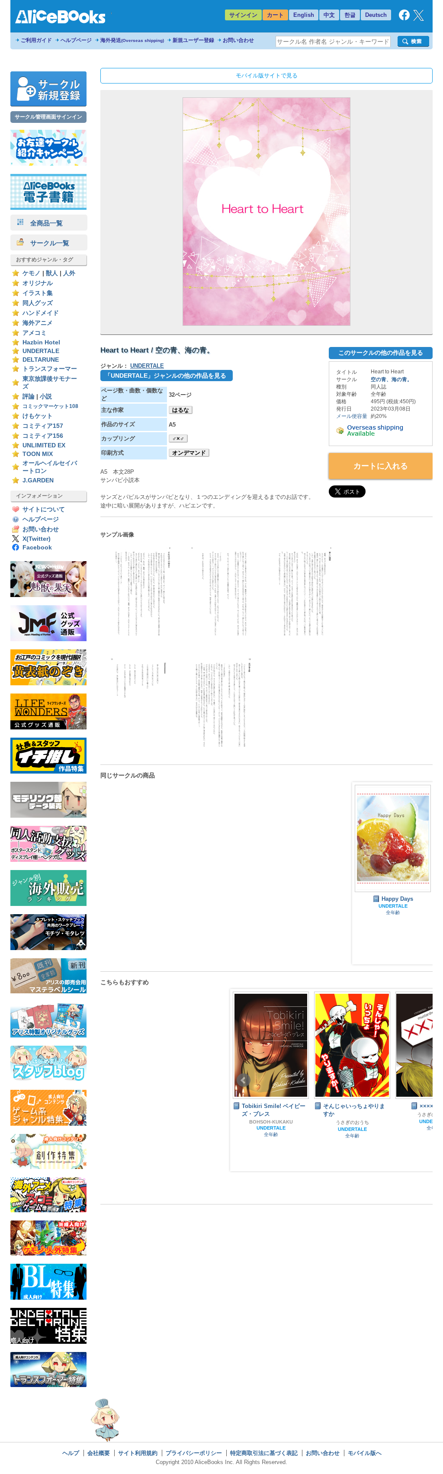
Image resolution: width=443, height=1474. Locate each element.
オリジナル (37, 283)
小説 (46, 396)
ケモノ (31, 273)
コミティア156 (42, 436)
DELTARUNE (40, 359)
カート (275, 15)
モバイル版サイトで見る (267, 75)
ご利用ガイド (36, 40)
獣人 (52, 273)
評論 (28, 396)
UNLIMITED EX (43, 445)
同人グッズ (37, 303)
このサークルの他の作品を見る (380, 352)
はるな (180, 410)
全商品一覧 (43, 223)
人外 (69, 273)
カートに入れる (380, 466)
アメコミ (34, 333)
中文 (329, 15)
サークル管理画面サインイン (48, 117)
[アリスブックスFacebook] (404, 18)
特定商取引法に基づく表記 (264, 1453)
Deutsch (376, 15)
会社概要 (98, 1453)
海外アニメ (37, 323)
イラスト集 (37, 293)
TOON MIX (37, 454)
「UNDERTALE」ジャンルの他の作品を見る (165, 375)
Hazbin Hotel (41, 342)
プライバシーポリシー (194, 1453)
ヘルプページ (76, 40)
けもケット (37, 416)
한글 (350, 15)
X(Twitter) (36, 539)
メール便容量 (351, 416)
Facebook (37, 547)
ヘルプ (70, 1453)
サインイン (243, 15)
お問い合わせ (238, 40)
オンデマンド (189, 453)
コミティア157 (42, 426)
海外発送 (132, 40)
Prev (243, 1080)
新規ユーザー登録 (193, 40)
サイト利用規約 (137, 1453)
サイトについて (43, 509)
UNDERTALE (40, 351)
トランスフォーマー (49, 369)
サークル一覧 (46, 243)
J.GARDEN (38, 480)
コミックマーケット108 (50, 406)
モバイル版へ (365, 1453)
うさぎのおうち (293, 1122)
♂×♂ (178, 438)
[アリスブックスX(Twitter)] (418, 19)
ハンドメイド (40, 313)
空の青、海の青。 (391, 379)
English (303, 15)
